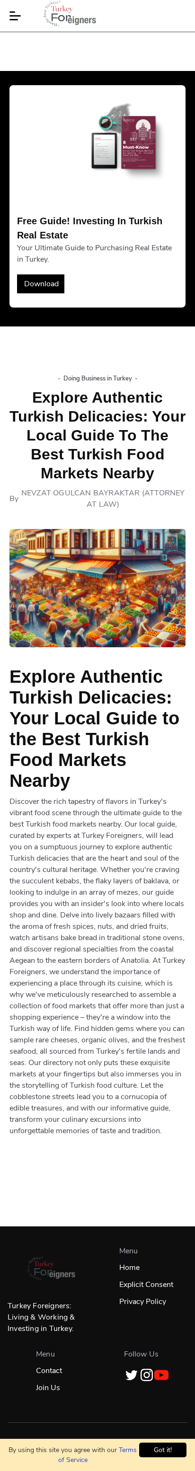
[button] (15, 16)
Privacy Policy (142, 1301)
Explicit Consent (146, 1284)
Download (41, 284)
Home (129, 1267)
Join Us (48, 1388)
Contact (49, 1370)
